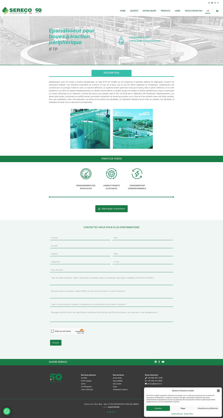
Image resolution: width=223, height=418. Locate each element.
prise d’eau (117, 378)
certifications (86, 386)
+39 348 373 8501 (154, 381)
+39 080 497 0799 (154, 378)
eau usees (117, 384)
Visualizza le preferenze (208, 408)
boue (115, 386)
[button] (218, 391)
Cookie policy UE (177, 414)
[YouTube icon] (218, 3)
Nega (183, 408)
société (84, 378)
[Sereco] (22, 10)
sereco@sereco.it (154, 384)
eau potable (118, 381)
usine (83, 384)
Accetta (158, 408)
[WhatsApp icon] (209, 3)
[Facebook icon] (215, 3)
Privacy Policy (188, 414)
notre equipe (86, 381)
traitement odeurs (120, 389)
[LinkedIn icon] (212, 3)
